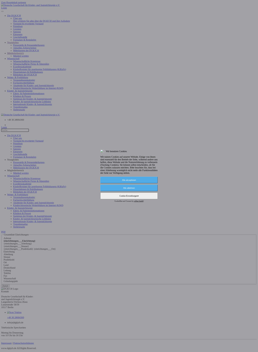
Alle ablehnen (129, 188)
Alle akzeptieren (129, 180)
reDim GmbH (138, 201)
